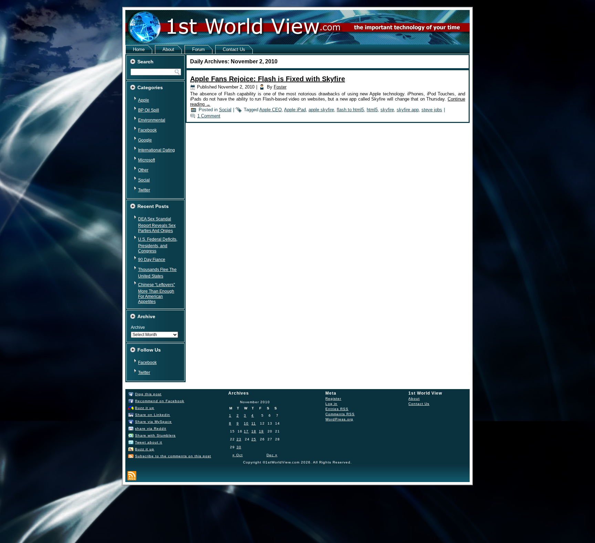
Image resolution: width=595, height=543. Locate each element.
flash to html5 (350, 109)
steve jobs (431, 109)
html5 (372, 109)
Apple (143, 100)
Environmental (151, 120)
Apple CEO (270, 109)
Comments (340, 414)
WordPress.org (339, 419)
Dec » (272, 455)
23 (239, 439)
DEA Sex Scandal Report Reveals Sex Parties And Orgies (157, 225)
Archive (138, 327)
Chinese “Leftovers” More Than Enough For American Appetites (156, 293)
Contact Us (234, 49)
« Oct (237, 455)
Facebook (147, 130)
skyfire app (408, 109)
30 (239, 447)
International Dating (156, 150)
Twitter (144, 190)
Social (144, 180)
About (168, 49)
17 (246, 431)
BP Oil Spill (148, 110)
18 (253, 431)
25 (253, 439)
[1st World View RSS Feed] (131, 475)
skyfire (387, 109)
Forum (198, 49)
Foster (280, 87)
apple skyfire (321, 109)
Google (145, 140)
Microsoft (146, 160)
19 (261, 431)
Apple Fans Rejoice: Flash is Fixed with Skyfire (267, 79)
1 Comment (208, 115)
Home (139, 49)
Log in (331, 404)
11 (253, 423)
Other (143, 170)
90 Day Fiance (151, 259)
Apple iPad (295, 109)
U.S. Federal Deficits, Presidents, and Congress (157, 245)
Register (333, 398)
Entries (336, 409)
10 (246, 423)
